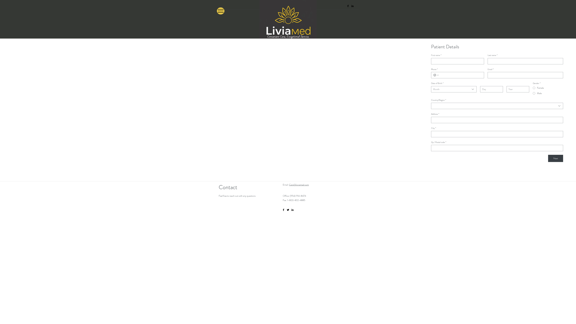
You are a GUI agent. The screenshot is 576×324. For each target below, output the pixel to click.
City (433, 128)
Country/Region (438, 100)
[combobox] (454, 89)
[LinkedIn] (352, 6)
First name (436, 55)
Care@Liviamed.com (299, 184)
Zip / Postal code (438, 142)
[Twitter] (288, 209)
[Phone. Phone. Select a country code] (436, 75)
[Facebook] (348, 6)
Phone (434, 69)
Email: (286, 184)
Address (435, 114)
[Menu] (220, 11)
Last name (493, 55)
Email (491, 69)
